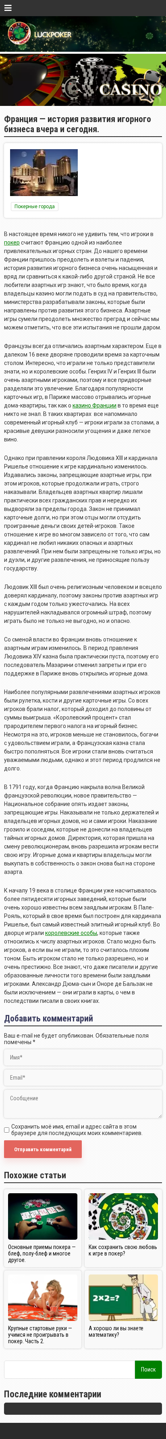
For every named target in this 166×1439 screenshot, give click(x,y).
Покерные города (35, 206)
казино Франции (94, 405)
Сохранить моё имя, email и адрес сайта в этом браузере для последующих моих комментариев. (77, 1129)
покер (12, 242)
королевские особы (71, 933)
